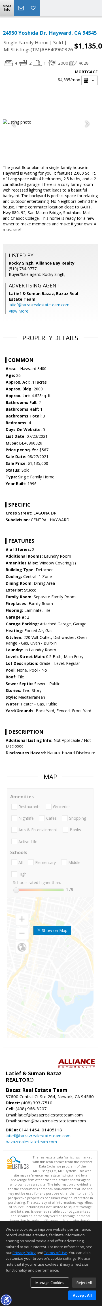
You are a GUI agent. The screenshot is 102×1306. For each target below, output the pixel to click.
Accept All (82, 1295)
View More (18, 311)
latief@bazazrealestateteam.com (39, 304)
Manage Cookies (49, 1282)
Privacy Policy (24, 1252)
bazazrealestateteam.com (31, 1141)
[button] (6, 1300)
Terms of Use (55, 1252)
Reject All (84, 1282)
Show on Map (54, 930)
